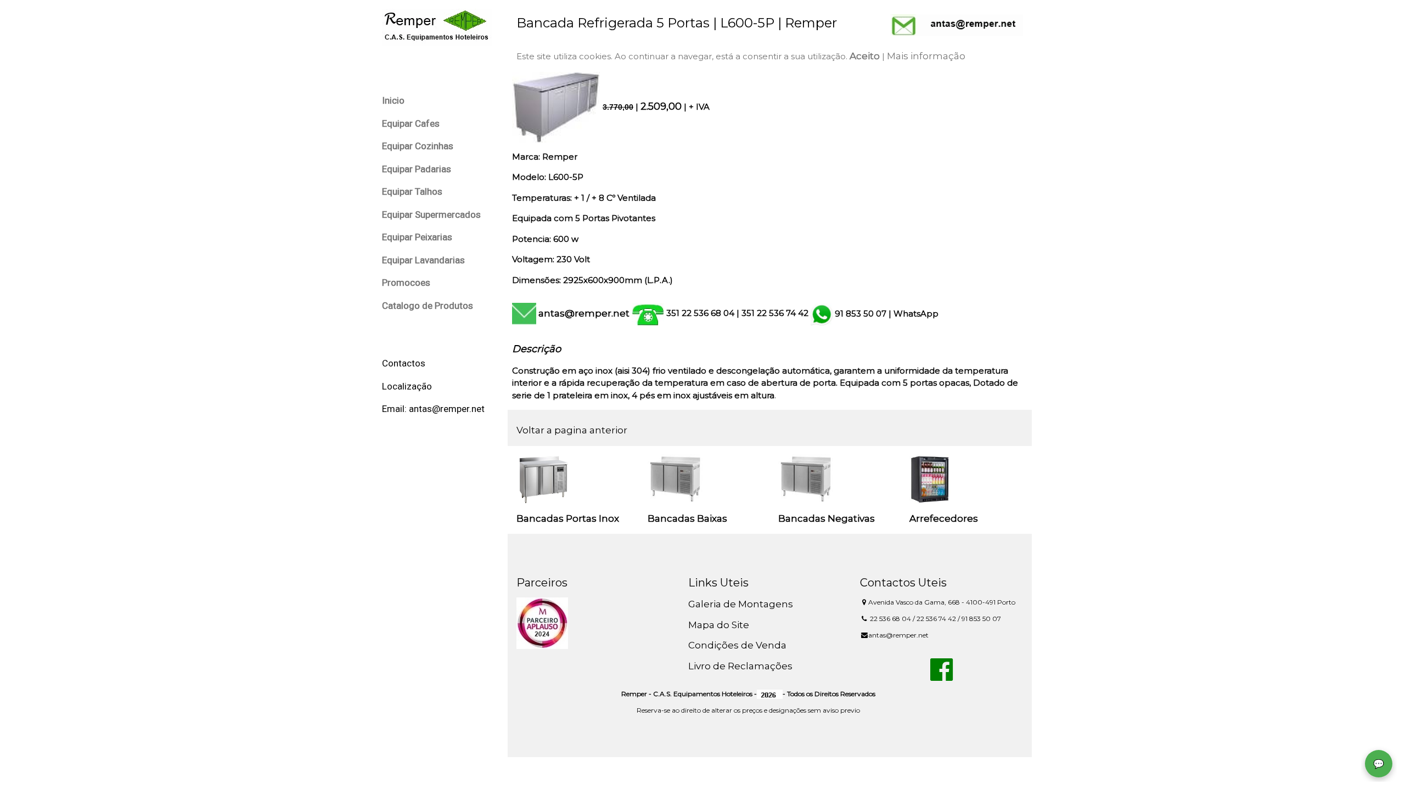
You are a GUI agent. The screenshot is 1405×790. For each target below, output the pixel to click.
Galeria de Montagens (740, 604)
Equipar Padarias (416, 168)
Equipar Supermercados (431, 214)
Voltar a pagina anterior (571, 430)
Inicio (393, 100)
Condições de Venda (737, 645)
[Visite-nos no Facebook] (941, 675)
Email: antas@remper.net (433, 408)
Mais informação (926, 55)
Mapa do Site (718, 624)
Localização (407, 386)
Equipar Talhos (412, 191)
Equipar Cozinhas (417, 145)
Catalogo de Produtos (427, 305)
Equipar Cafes (411, 123)
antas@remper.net (584, 313)
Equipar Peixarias (417, 237)
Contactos (403, 363)
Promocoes (406, 282)
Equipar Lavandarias (423, 260)
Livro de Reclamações (740, 666)
